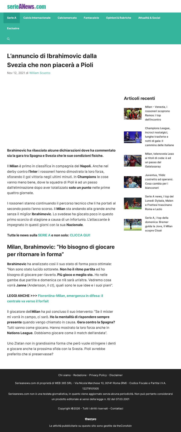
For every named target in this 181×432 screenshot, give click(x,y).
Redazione (80, 375)
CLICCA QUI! (80, 235)
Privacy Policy (98, 375)
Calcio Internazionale (37, 17)
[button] (8, 39)
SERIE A (44, 235)
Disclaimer (116, 375)
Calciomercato (67, 17)
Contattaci (116, 408)
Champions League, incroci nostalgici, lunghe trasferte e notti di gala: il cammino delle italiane (159, 136)
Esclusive (13, 28)
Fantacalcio (91, 17)
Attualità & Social (149, 17)
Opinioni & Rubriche (118, 17)
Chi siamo (64, 375)
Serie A (11, 17)
